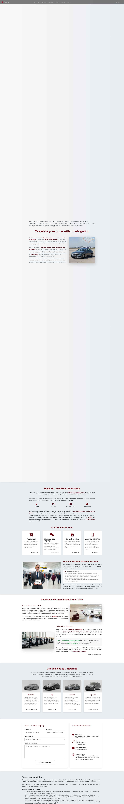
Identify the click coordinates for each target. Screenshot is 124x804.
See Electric (71, 709)
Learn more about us (94, 654)
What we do (35, 2)
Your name (27, 729)
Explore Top (51, 709)
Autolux (6, 2)
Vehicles (50, 2)
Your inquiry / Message (30, 743)
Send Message (46, 762)
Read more (34, 552)
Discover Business (31, 709)
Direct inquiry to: (29, 736)
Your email (49, 729)
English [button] (118, 2)
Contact (63, 2)
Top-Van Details (92, 709)
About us (43, 2)
